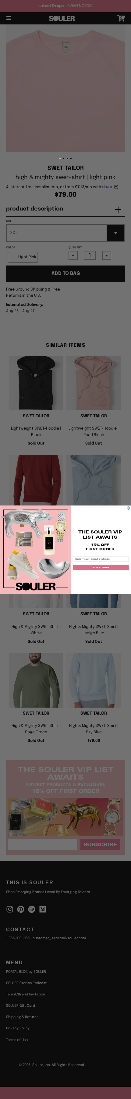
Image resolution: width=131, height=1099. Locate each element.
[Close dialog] (128, 508)
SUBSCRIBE (101, 567)
